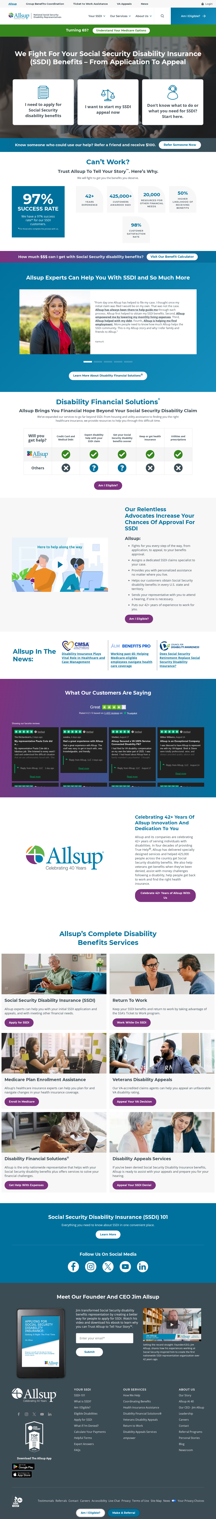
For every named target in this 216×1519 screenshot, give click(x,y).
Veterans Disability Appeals (140, 1419)
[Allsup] (34, 1395)
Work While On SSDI (131, 1022)
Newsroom (186, 1450)
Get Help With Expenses (26, 1185)
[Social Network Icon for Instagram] (90, 1266)
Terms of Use (140, 1501)
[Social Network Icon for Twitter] (108, 1266)
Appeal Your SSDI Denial (134, 1185)
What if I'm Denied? (86, 1426)
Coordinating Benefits (137, 1401)
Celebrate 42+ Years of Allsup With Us (165, 895)
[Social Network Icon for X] (34, 1415)
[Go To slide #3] (108, 362)
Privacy (126, 1501)
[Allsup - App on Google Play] (23, 1466)
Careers (184, 1419)
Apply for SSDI (19, 1022)
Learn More (108, 1234)
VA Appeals (124, 3)
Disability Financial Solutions (142, 1413)
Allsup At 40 (186, 1401)
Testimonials (46, 1501)
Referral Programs (190, 1432)
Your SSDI (95, 16)
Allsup (12, 3)
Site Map (156, 1501)
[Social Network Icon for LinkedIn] (142, 1266)
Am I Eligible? (190, 16)
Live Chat (114, 1501)
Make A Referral (123, 1512)
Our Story (185, 1395)
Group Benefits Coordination (45, 3)
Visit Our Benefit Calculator (172, 257)
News (144, 3)
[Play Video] (60, 564)
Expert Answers (84, 1444)
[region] (108, 451)
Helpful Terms (83, 1438)
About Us (142, 16)
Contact (184, 1426)
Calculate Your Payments (90, 1432)
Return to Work (133, 1426)
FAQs (77, 1450)
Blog (181, 1444)
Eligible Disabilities (86, 1413)
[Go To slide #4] (118, 362)
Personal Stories (189, 1438)
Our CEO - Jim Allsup (191, 1407)
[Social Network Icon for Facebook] (73, 1266)
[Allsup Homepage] (34, 16)
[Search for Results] (162, 16)
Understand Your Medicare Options (121, 30)
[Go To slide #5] (128, 362)
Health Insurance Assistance (141, 1407)
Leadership (186, 1413)
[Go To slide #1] (88, 362)
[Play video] (172, 1325)
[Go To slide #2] (98, 362)
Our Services (118, 16)
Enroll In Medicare (22, 1101)
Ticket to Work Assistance (90, 3)
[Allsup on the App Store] (22, 1474)
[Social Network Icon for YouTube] (125, 1266)
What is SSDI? (82, 1401)
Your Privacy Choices (190, 1501)
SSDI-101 (79, 1395)
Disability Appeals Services (140, 1432)
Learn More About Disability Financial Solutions (108, 375)
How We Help (131, 1395)
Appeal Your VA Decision (134, 1101)
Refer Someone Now (180, 145)
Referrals (61, 1501)
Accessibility (99, 1501)
